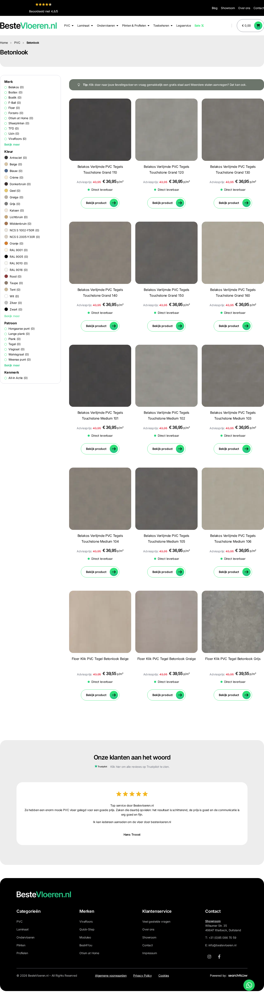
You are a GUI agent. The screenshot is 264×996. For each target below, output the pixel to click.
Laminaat (22, 929)
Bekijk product (96, 203)
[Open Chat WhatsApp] (249, 985)
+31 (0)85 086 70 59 (222, 937)
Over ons (244, 8)
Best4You (85, 945)
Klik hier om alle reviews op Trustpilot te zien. (139, 766)
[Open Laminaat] (92, 25)
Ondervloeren (25, 937)
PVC (17, 42)
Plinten (20, 945)
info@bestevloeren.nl (222, 945)
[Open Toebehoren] (171, 25)
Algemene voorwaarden (111, 975)
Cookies (163, 975)
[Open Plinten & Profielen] (148, 25)
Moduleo (85, 937)
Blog (215, 8)
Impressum (149, 953)
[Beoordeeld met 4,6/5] (43, 4)
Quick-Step (86, 929)
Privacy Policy (142, 975)
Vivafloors (86, 921)
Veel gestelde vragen (156, 921)
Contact (258, 8)
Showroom (228, 8)
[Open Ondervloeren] (117, 25)
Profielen (22, 953)
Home (4, 42)
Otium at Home (89, 953)
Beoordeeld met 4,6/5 (43, 11)
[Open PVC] (72, 25)
